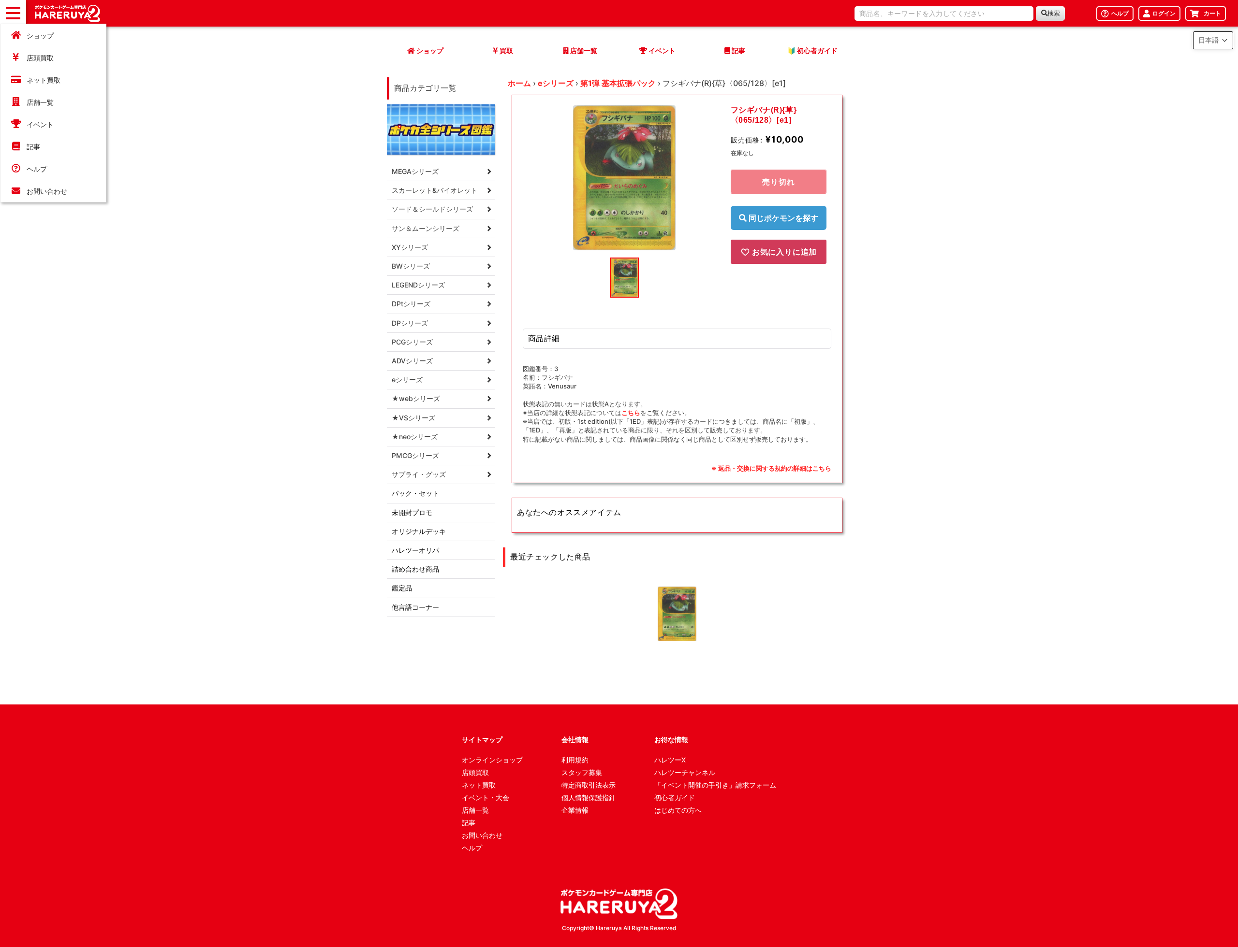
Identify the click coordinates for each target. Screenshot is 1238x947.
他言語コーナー (415, 607)
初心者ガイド (674, 797)
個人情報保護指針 (588, 797)
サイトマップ (482, 739)
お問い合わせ (47, 191)
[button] (1213, 40)
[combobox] (944, 13)
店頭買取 (40, 58)
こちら (630, 412)
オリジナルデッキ (419, 531)
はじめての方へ (678, 810)
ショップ (40, 35)
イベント (40, 124)
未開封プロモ (412, 512)
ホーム (519, 83)
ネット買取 (43, 80)
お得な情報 (671, 739)
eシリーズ (556, 83)
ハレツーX (670, 760)
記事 (33, 147)
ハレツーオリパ (415, 550)
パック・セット (415, 493)
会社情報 (575, 739)
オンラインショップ (492, 760)
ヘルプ (37, 169)
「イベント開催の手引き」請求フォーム (715, 785)
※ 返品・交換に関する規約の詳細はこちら (771, 468)
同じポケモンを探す (782, 218)
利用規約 (575, 760)
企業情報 (575, 810)
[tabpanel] (624, 177)
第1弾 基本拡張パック (618, 83)
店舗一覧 (40, 102)
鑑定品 (402, 588)
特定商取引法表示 (588, 785)
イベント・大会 (485, 797)
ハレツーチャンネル (684, 772)
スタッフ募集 (581, 772)
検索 (1053, 13)
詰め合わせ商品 (415, 569)
